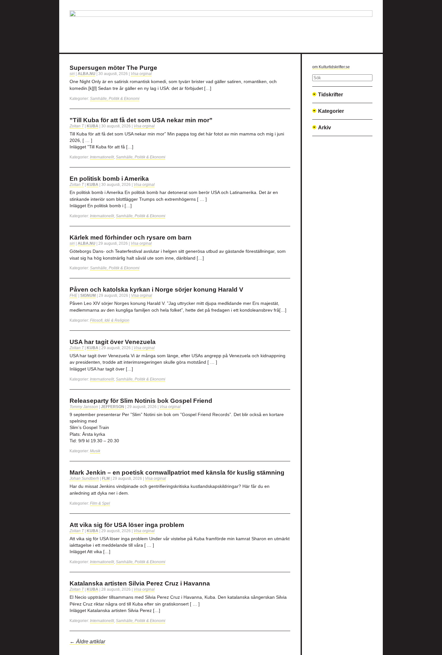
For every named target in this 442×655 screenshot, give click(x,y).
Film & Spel (100, 503)
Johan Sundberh (84, 478)
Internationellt (102, 157)
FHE (73, 295)
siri (72, 73)
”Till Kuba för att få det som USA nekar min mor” (141, 120)
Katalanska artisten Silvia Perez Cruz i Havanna (140, 583)
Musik (95, 451)
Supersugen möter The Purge (113, 67)
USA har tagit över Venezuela (113, 341)
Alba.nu (86, 73)
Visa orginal (141, 73)
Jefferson (112, 406)
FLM (106, 478)
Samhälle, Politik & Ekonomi (114, 98)
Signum (88, 295)
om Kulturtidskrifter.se (331, 67)
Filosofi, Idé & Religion (109, 320)
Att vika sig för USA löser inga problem (127, 524)
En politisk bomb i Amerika (109, 178)
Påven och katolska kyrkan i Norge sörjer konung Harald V (156, 289)
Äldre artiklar (87, 641)
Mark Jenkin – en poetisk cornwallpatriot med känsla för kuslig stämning (177, 472)
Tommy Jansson (84, 406)
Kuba (92, 126)
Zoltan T (77, 126)
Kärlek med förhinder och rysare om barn (131, 237)
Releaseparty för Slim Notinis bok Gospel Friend (141, 400)
